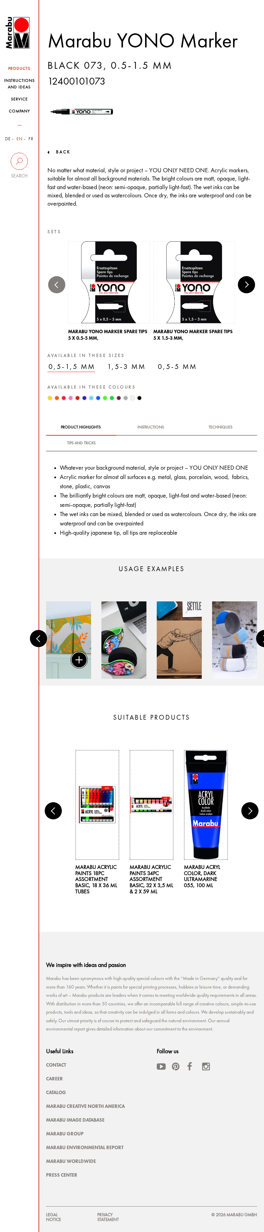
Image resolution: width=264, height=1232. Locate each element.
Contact (56, 1065)
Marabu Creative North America (85, 1106)
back (63, 152)
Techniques (220, 427)
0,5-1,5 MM (71, 367)
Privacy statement (108, 1217)
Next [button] (246, 284)
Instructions (151, 427)
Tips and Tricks (81, 443)
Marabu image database (75, 1120)
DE (8, 139)
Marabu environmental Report (84, 1147)
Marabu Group (65, 1134)
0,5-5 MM (177, 367)
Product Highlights (81, 427)
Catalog (56, 1092)
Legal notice (53, 1217)
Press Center (61, 1175)
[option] (109, 293)
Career (54, 1079)
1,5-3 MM (126, 367)
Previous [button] (56, 284)
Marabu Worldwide (71, 1161)
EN (19, 139)
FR (31, 139)
